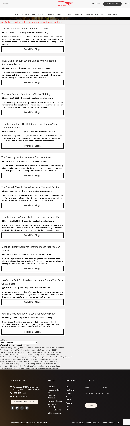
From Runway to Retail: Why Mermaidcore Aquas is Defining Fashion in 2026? (28, 350)
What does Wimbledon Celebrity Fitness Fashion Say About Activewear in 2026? (29, 354)
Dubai (68, 400)
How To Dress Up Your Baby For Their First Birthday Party (31, 217)
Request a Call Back (54, 391)
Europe (69, 396)
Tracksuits (25, 14)
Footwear (67, 14)
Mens (33, 14)
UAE (67, 406)
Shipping (104, 423)
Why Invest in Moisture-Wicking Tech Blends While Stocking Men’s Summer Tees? (30, 366)
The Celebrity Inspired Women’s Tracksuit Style (26, 157)
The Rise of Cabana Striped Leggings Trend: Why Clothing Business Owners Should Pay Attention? (36, 357)
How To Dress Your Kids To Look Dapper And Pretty (28, 313)
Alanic (28, 423)
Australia (70, 390)
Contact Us (112, 14)
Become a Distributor (52, 396)
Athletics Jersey (54, 413)
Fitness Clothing (54, 410)
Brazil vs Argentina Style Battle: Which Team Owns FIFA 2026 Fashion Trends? (29, 359)
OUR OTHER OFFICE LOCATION (24, 402)
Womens (41, 14)
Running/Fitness (92, 14)
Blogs (103, 14)
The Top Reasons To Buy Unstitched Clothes (24, 28)
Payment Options (55, 401)
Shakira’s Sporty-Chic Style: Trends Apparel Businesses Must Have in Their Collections (32, 348)
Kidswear (50, 14)
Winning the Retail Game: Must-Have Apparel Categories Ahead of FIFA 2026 (28, 361)
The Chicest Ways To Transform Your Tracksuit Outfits (30, 187)
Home (16, 14)
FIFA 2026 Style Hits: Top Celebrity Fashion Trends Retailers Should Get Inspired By (30, 352)
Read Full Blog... (32, 49)
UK (67, 409)
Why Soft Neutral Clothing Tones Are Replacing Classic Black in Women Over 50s (30, 364)
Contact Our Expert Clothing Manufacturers (65, 9)
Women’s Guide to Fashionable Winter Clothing (25, 94)
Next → (5, 340)
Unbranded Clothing (52, 405)
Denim (59, 14)
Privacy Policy (78, 423)
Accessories (78, 14)
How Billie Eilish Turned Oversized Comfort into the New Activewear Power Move (29, 368)
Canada (69, 393)
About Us (51, 387)
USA (67, 387)
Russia (69, 403)
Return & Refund (92, 423)
